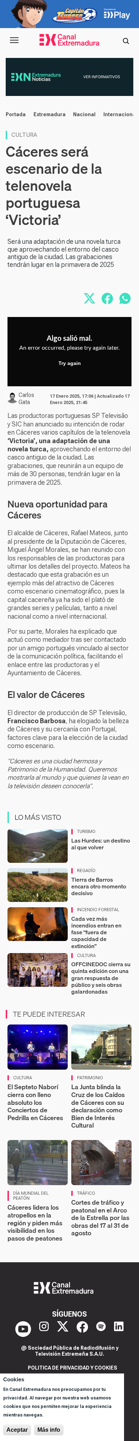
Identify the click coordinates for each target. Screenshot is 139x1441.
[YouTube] (23, 1329)
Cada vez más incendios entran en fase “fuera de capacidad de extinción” (96, 932)
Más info (48, 1430)
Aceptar (17, 1430)
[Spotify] (101, 1329)
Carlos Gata (26, 398)
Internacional (120, 114)
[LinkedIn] (119, 1329)
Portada (16, 114)
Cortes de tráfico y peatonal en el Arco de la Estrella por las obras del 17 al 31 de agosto (100, 1217)
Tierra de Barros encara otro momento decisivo (98, 886)
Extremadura (50, 114)
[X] (62, 1329)
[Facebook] (82, 1329)
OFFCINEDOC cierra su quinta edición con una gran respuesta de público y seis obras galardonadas (100, 977)
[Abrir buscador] (125, 40)
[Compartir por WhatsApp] (125, 298)
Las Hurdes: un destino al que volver (100, 844)
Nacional (84, 114)
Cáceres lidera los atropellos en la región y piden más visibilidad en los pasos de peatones (34, 1222)
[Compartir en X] (89, 298)
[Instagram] (44, 1329)
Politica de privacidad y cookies (72, 1368)
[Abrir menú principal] (14, 40)
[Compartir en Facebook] (107, 298)
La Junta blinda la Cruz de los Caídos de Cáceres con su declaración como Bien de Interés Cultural (98, 1106)
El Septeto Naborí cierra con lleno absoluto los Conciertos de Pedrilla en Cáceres (35, 1102)
